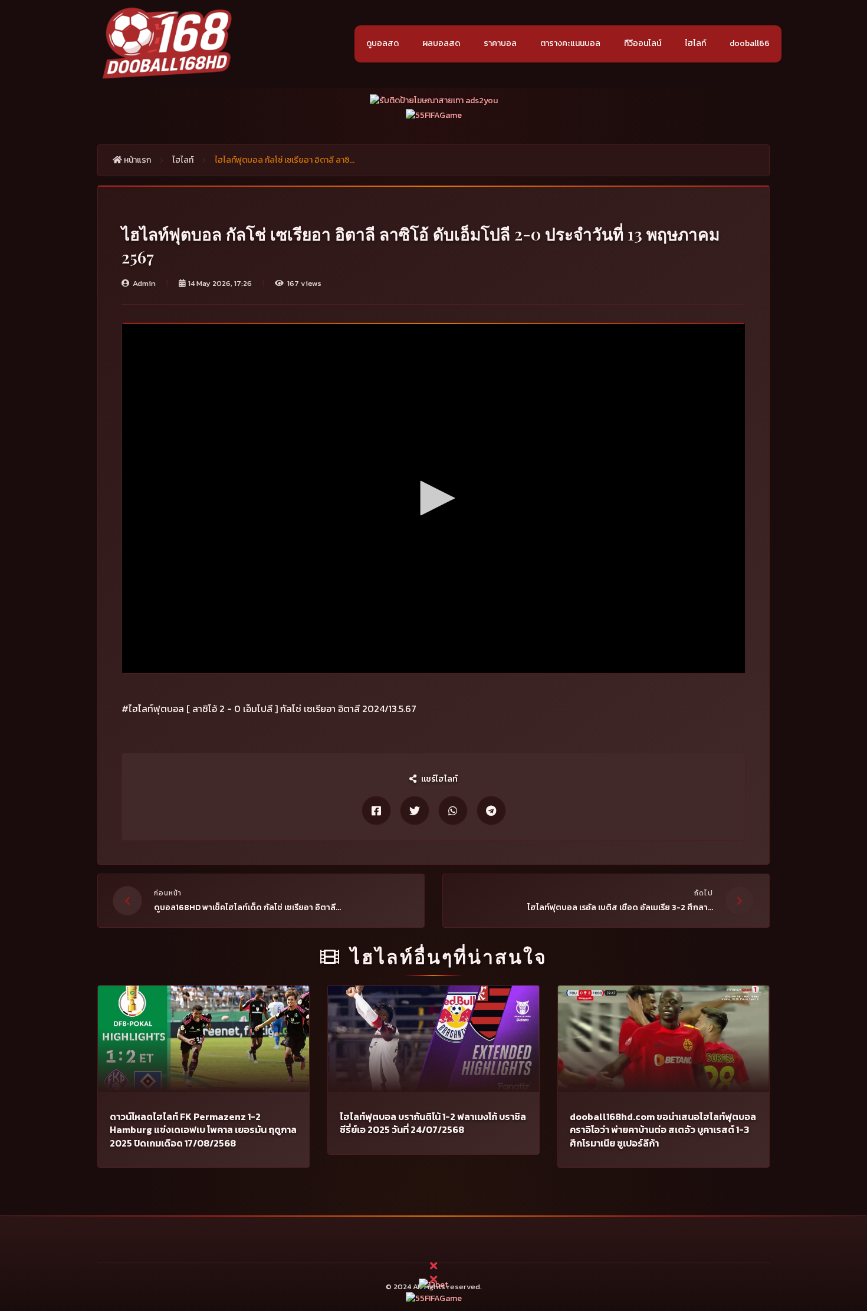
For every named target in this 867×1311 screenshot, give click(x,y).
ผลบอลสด (441, 43)
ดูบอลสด (382, 43)
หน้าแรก (136, 160)
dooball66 (750, 43)
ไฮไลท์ (695, 43)
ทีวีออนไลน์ (642, 43)
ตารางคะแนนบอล (570, 43)
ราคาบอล (500, 43)
